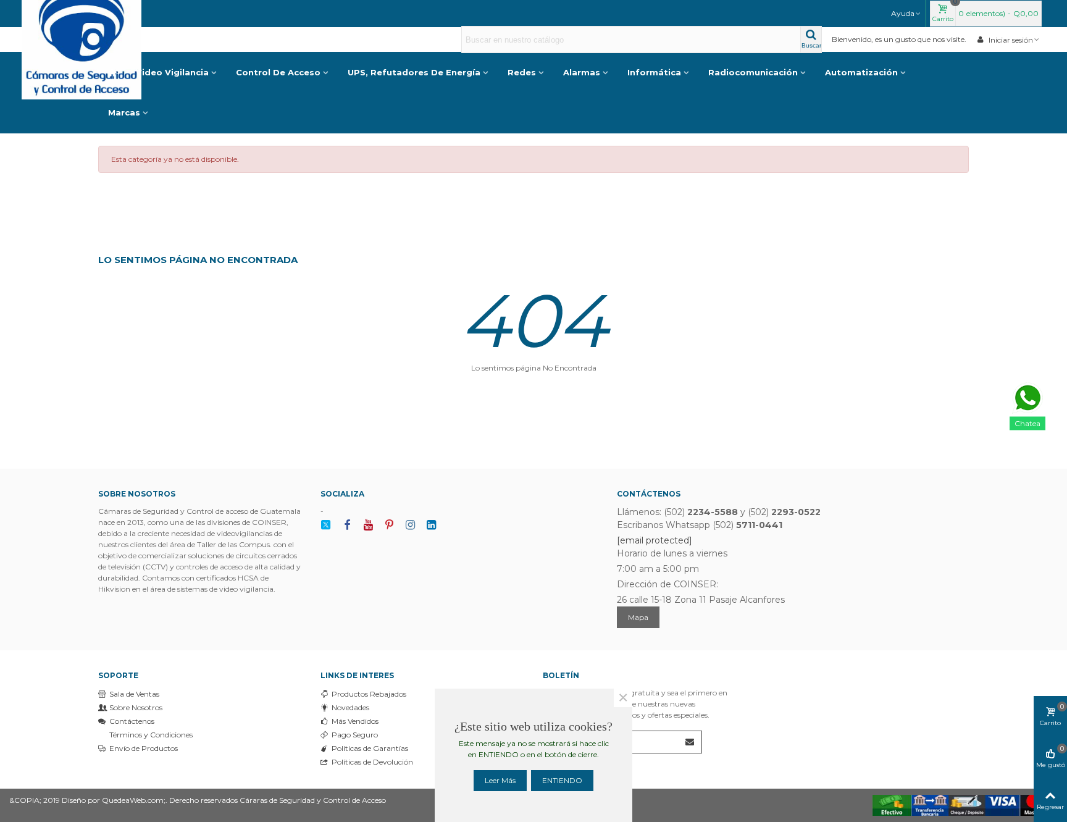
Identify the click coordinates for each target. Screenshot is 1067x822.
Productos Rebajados (369, 693)
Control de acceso (278, 72)
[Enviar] (690, 742)
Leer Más (500, 780)
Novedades (350, 707)
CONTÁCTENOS (648, 493)
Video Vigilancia (172, 72)
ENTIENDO (562, 780)
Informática (654, 72)
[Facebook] (347, 525)
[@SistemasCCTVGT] (326, 525)
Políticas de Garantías (370, 748)
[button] (906, 13)
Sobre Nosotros (135, 707)
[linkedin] (431, 525)
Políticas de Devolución (372, 761)
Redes (522, 72)
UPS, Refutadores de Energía (414, 72)
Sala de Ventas (134, 693)
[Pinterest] (389, 525)
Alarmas (581, 72)
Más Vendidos (355, 721)
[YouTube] (368, 525)
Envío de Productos (143, 748)
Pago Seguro (355, 734)
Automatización (861, 72)
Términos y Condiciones (151, 734)
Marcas (124, 112)
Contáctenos (131, 721)
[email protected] (654, 540)
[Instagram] (410, 525)
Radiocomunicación (753, 72)
